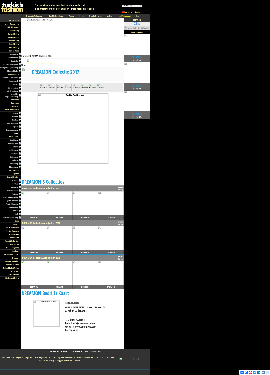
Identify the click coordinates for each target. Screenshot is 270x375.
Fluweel (16, 224)
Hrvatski (68, 360)
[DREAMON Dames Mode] (46, 326)
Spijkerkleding (13, 34)
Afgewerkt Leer (11, 200)
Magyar (60, 360)
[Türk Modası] (14, 13)
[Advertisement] (72, 61)
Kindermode (14, 99)
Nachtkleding (13, 170)
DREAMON (72, 303)
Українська (43, 360)
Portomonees (12, 123)
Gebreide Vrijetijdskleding (11, 95)
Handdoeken (13, 150)
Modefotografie (12, 247)
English (18, 357)
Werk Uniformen (12, 227)
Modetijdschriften (11, 241)
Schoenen (15, 106)
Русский (43, 357)
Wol (16, 214)
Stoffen (15, 184)
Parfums (15, 251)
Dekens (15, 160)
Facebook (70, 330)
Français (52, 357)
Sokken (16, 133)
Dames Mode (14, 51)
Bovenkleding (14, 30)
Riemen (15, 116)
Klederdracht (14, 237)
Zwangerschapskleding (9, 67)
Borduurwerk (13, 207)
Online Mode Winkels (11, 268)
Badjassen (14, 157)
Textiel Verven (12, 204)
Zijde (17, 221)
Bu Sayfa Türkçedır (132, 12)
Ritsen (15, 210)
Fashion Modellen (12, 261)
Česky (52, 360)
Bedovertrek (13, 143)
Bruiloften (15, 271)
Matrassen (13, 167)
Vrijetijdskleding (12, 37)
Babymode (15, 103)
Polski (79, 357)
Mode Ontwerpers (12, 24)
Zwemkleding (14, 44)
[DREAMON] (43, 90)
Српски (77, 360)
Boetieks (14, 61)
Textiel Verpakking (10, 217)
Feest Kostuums (13, 274)
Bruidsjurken (13, 54)
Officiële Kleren (13, 27)
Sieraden (15, 258)
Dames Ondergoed (10, 64)
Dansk (113, 357)
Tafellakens (13, 153)
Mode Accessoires (12, 109)
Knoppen (14, 187)
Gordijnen (14, 140)
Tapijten (15, 173)
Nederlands (96, 357)
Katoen (15, 194)
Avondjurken (13, 57)
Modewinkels (14, 234)
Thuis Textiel (14, 136)
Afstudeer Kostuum (10, 77)
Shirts (15, 84)
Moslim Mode (12, 71)
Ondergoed (13, 81)
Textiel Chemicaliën (10, 197)
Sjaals (15, 126)
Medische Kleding (12, 278)
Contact (136, 359)
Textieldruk (14, 244)
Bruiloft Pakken (11, 91)
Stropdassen (13, 88)
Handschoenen (12, 130)
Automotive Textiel (11, 254)
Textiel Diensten (12, 264)
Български (70, 357)
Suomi (106, 357)
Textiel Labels (12, 190)
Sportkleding (14, 47)
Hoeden (15, 120)
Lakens (15, 146)
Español (61, 357)
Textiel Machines (12, 231)
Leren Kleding (13, 40)
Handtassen (13, 113)
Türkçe (26, 357)
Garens (15, 180)
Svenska (87, 357)
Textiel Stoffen (13, 177)
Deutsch (34, 357)
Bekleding (14, 163)
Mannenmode (13, 74)
